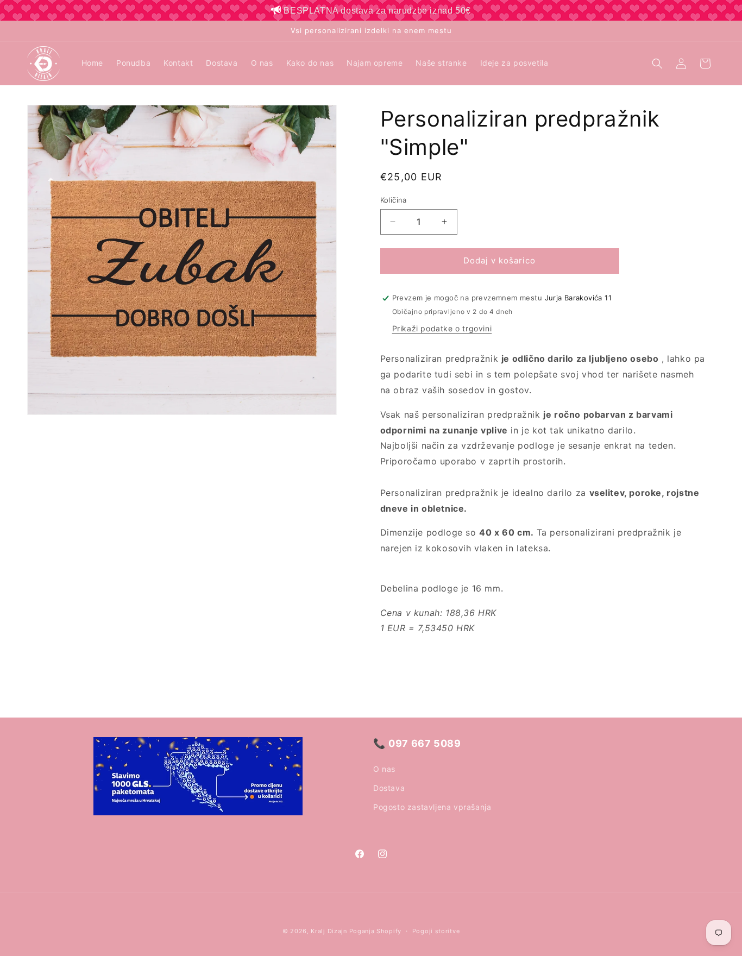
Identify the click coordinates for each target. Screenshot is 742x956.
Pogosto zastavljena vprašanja (432, 806)
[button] (657, 64)
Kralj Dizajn (329, 931)
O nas (384, 768)
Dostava (389, 787)
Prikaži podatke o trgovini (442, 329)
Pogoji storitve (436, 930)
